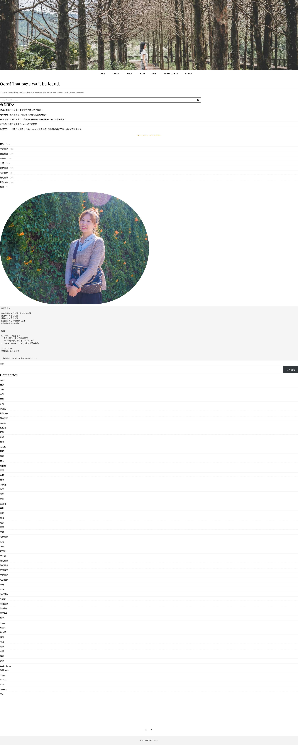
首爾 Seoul (4, 670)
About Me (209, 3)
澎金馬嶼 (4, 537)
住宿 (2, 541)
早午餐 (3, 158)
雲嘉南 (3, 503)
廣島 (2, 637)
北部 (2, 385)
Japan (154, 73)
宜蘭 (2, 432)
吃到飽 (3, 599)
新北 (2, 460)
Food (130, 73)
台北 (2, 456)
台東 (2, 441)
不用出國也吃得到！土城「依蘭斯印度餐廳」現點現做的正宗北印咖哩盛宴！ (33, 119)
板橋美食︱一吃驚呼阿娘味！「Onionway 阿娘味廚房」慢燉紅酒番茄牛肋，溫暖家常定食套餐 (40, 129)
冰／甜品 (4, 594)
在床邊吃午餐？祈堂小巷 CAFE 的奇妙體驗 (18, 124)
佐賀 (2, 661)
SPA (1, 694)
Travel (116, 73)
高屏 (2, 522)
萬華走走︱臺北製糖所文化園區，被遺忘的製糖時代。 (23, 115)
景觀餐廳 (4, 603)
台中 (2, 489)
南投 (2, 494)
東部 (2, 399)
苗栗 (2, 479)
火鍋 (2, 163)
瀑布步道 (4, 418)
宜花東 (3, 428)
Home (142, 73)
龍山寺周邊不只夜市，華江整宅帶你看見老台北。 (21, 110)
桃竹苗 (3, 466)
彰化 (2, 498)
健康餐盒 (4, 608)
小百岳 (3, 409)
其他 (2, 144)
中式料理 (4, 149)
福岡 (2, 656)
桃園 (2, 470)
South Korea (171, 73)
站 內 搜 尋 (290, 369)
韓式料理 (4, 168)
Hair (2, 684)
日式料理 (4, 177)
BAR (2, 589)
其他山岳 (4, 182)
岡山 (2, 642)
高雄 (2, 527)
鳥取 (2, 646)
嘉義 (2, 513)
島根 (2, 187)
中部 (2, 389)
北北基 (3, 447)
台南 (2, 517)
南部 (2, 394)
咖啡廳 (3, 551)
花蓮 (2, 437)
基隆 (2, 451)
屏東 (2, 532)
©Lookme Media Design (149, 740)
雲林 (2, 508)
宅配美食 (4, 173)
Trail (102, 73)
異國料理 (4, 154)
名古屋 (3, 632)
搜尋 (2, 364)
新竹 (2, 475)
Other (188, 73)
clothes (3, 680)
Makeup (3, 689)
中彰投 (3, 484)
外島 (2, 404)
